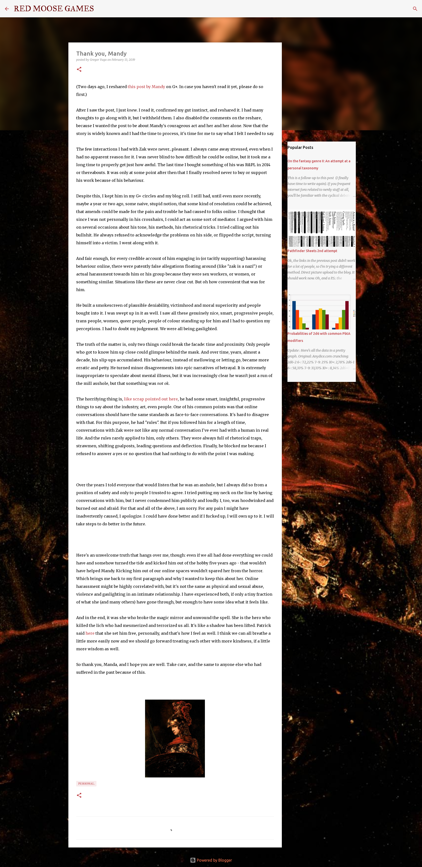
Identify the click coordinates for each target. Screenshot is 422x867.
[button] (79, 69)
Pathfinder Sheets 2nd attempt (312, 251)
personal (86, 783)
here (90, 633)
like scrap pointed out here (151, 399)
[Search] (101, 9)
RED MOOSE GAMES (54, 8)
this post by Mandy (146, 86)
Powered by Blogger (214, 860)
